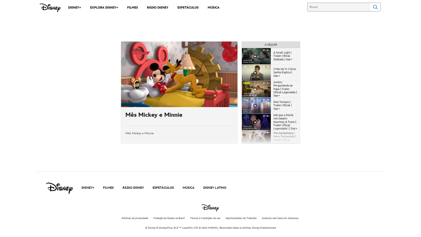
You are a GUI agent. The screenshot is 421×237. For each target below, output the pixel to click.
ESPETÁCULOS (163, 188)
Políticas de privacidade (135, 218)
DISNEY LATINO (214, 188)
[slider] (179, 95)
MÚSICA (188, 188)
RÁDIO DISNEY (133, 188)
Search (375, 7)
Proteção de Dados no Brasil (169, 218)
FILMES (108, 188)
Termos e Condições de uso (205, 218)
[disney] (59, 188)
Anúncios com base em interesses (280, 218)
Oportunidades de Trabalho (241, 218)
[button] (151, 101)
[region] (179, 74)
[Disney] (50, 8)
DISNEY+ (88, 188)
